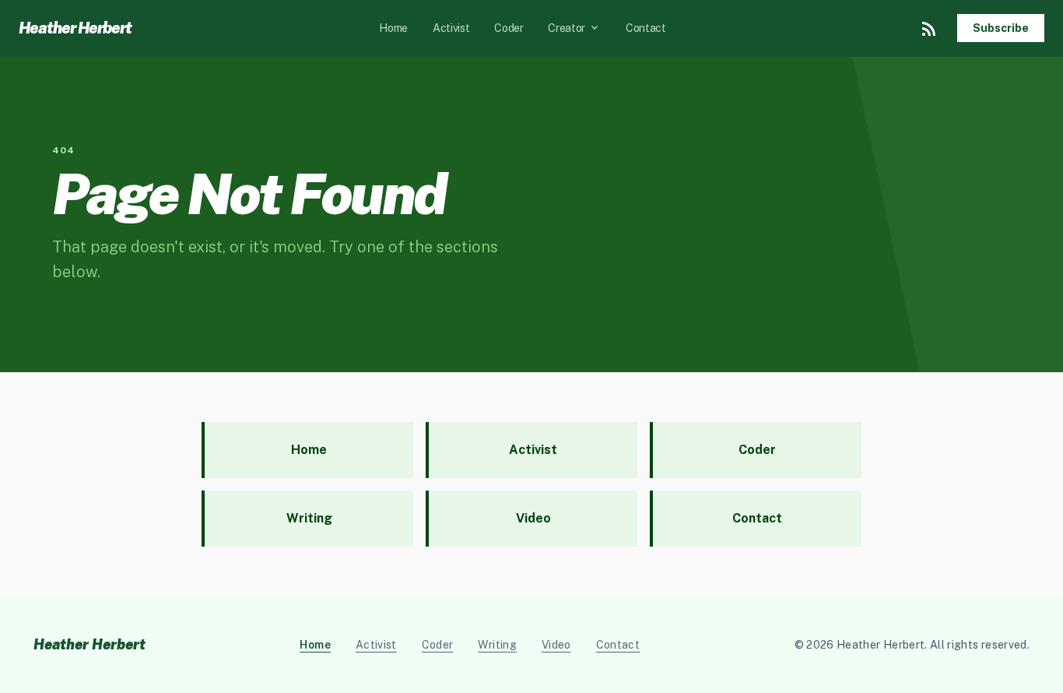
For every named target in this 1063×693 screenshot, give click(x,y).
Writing (497, 644)
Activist (451, 28)
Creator (574, 28)
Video (556, 644)
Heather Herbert (75, 28)
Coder (508, 28)
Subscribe (1001, 28)
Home (393, 28)
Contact (646, 28)
